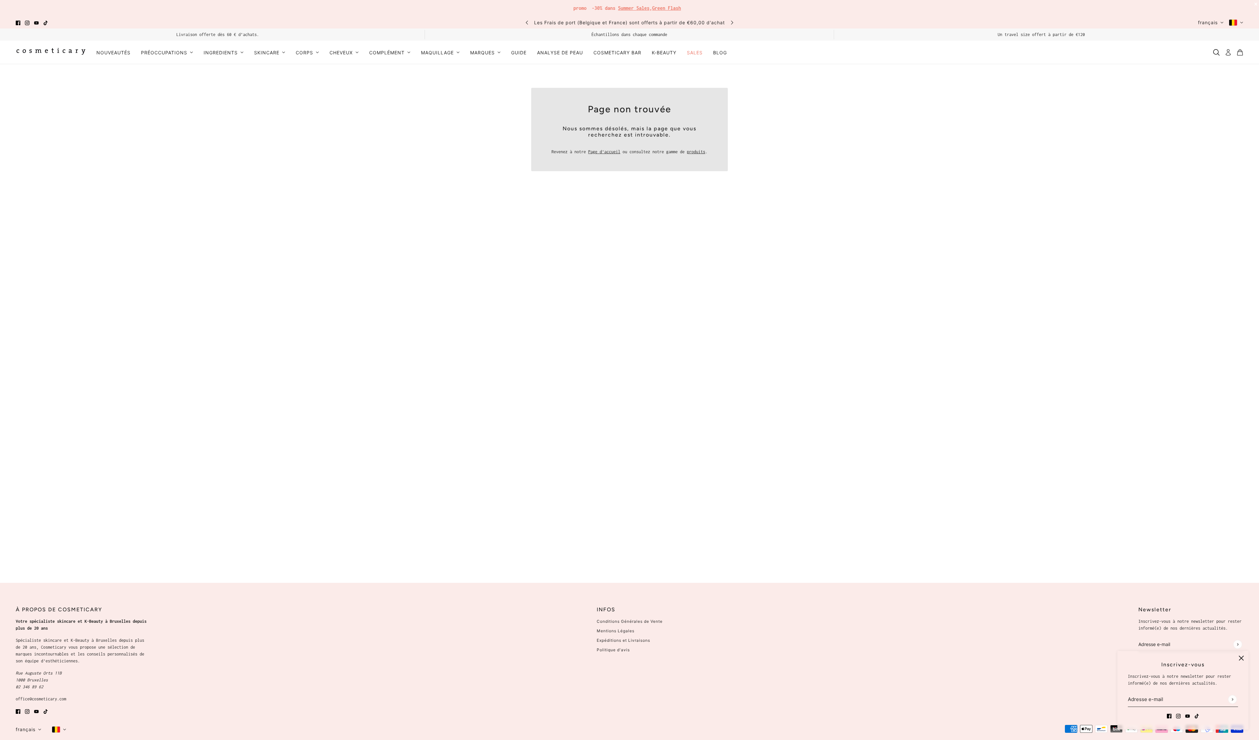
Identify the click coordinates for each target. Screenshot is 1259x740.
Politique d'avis (613, 649)
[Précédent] (526, 22)
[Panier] (1240, 52)
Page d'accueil (604, 151)
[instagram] (27, 22)
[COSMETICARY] (51, 52)
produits (696, 151)
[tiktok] (45, 22)
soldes (678, 6)
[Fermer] (1241, 658)
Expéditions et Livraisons (623, 640)
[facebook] (18, 22)
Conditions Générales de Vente (630, 621)
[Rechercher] (1216, 52)
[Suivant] (732, 22)
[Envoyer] (1232, 699)
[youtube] (36, 22)
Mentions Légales (615, 630)
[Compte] (1228, 52)
